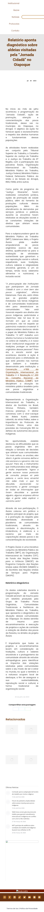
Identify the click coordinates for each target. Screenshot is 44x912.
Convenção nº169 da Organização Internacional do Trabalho (22, 372)
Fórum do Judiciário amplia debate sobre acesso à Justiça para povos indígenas (23, 803)
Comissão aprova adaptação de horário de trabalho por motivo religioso (25, 793)
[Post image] (12, 729)
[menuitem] (13, 3)
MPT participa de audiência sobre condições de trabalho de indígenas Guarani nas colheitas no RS (24, 827)
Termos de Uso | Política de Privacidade (22, 908)
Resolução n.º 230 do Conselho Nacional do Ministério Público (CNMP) (22, 378)
